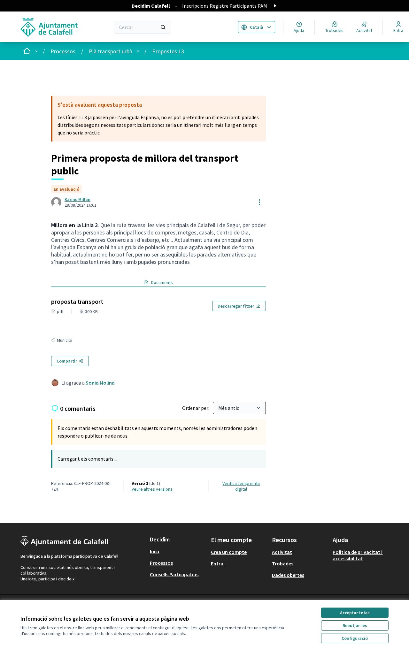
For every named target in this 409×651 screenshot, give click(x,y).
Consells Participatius (174, 574)
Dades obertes (288, 575)
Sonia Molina (100, 382)
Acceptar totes (355, 613)
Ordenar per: (196, 408)
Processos (62, 51)
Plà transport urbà (110, 51)
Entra (217, 563)
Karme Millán (77, 199)
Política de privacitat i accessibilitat (357, 555)
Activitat (282, 552)
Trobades (282, 563)
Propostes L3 (168, 51)
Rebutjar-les (355, 625)
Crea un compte (229, 552)
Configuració (355, 638)
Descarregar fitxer (236, 306)
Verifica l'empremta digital (241, 486)
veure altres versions (152, 489)
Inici (154, 551)
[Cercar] (163, 27)
